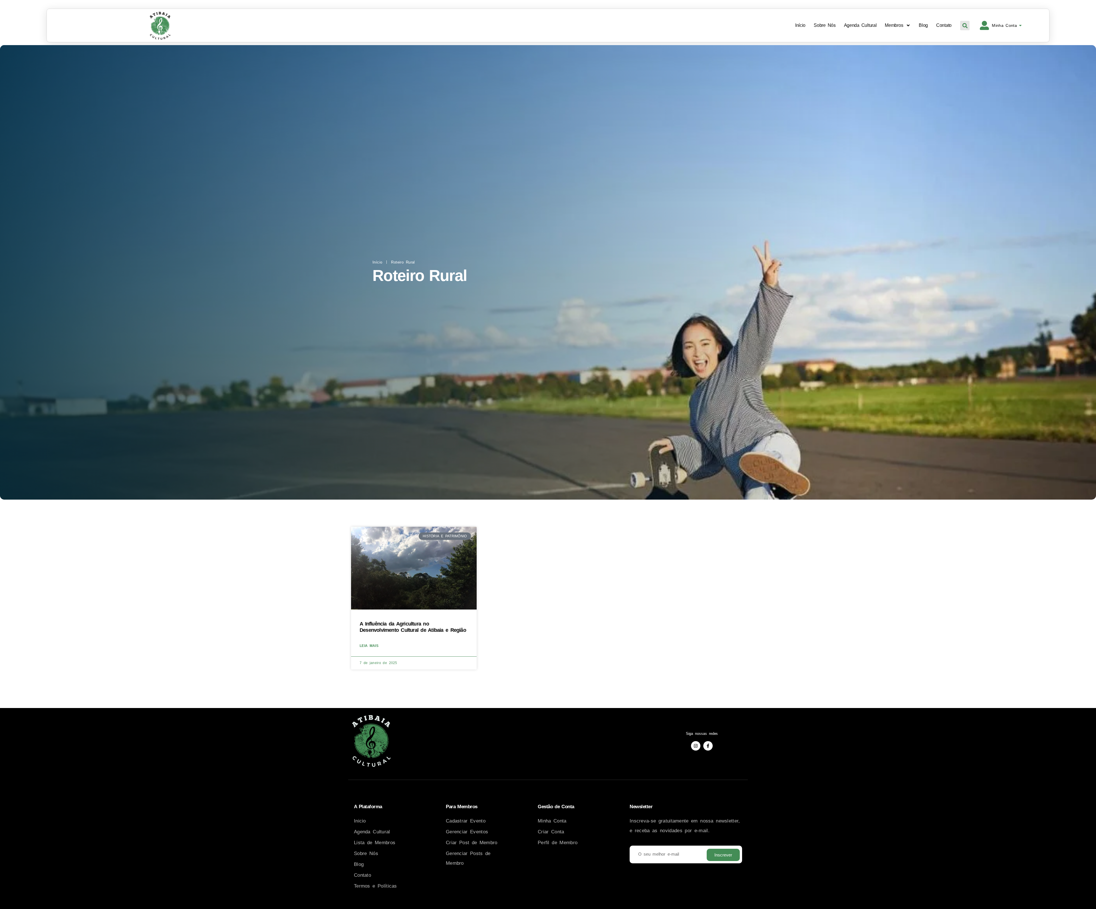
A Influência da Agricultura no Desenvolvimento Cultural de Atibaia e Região (413, 627)
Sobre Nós (825, 25)
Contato (944, 25)
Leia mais (369, 646)
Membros (894, 25)
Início (800, 25)
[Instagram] (695, 746)
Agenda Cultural (860, 25)
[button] (965, 25)
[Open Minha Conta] (1020, 25)
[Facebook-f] (708, 746)
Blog (923, 25)
